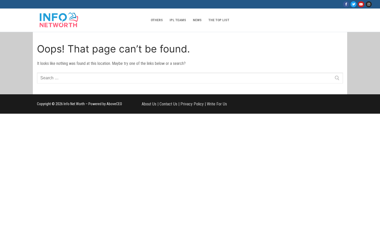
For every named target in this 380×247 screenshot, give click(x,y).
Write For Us (217, 104)
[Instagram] (369, 4)
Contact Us (168, 104)
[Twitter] (353, 4)
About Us (149, 104)
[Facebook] (346, 4)
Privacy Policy (192, 104)
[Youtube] (361, 4)
